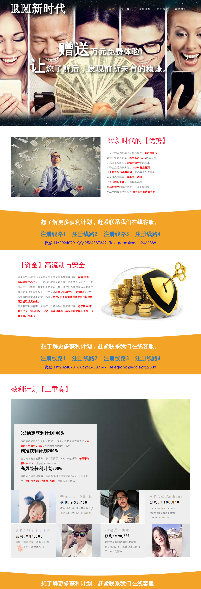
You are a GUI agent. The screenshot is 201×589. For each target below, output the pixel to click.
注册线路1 (53, 234)
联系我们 (181, 9)
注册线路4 (147, 234)
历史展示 (163, 9)
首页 (112, 9)
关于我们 (127, 9)
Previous (13, 57)
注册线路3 (116, 234)
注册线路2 (84, 234)
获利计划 (145, 9)
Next (187, 57)
